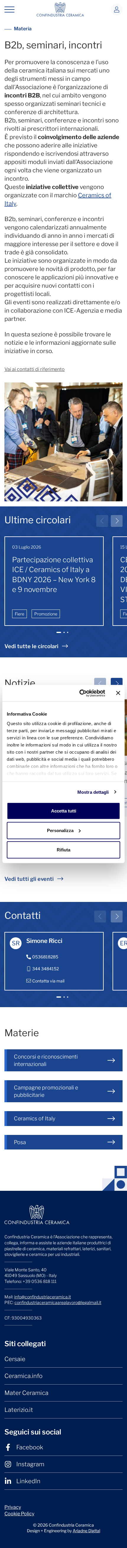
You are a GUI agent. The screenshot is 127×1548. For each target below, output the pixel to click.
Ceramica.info (23, 1376)
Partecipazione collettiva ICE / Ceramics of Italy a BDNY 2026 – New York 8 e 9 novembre (54, 574)
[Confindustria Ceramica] (60, 9)
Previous (102, 521)
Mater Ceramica (26, 1392)
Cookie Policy (19, 1513)
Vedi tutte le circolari (31, 646)
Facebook (29, 1447)
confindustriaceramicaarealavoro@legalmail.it (57, 1302)
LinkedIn (28, 1481)
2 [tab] (65, 635)
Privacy (12, 1507)
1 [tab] (59, 635)
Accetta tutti (63, 810)
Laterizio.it (18, 1409)
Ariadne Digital (86, 1530)
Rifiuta (63, 849)
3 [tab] (68, 635)
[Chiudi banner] (118, 693)
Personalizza (60, 830)
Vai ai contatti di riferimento (34, 369)
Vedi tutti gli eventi (29, 879)
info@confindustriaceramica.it (42, 1296)
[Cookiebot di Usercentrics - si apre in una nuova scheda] (80, 693)
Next (117, 521)
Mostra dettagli (93, 791)
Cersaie (14, 1359)
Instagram (30, 1464)
